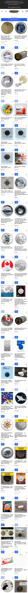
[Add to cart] (2, 47)
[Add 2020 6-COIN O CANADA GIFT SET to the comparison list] (26, 175)
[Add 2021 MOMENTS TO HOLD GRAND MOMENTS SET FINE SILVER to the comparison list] (12, 578)
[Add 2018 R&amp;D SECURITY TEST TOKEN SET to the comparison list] (26, 390)
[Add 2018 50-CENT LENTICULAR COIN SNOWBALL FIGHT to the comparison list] (12, 73)
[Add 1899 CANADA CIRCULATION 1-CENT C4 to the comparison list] (12, 150)
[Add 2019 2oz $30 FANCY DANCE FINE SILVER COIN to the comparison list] (12, 257)
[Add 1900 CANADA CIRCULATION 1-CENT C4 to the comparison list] (26, 150)
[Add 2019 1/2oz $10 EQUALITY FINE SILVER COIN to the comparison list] (12, 126)
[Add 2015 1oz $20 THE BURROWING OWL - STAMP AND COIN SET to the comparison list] (26, 578)
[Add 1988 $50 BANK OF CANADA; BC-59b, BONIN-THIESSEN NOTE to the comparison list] (26, 525)
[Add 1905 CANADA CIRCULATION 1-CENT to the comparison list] (12, 175)
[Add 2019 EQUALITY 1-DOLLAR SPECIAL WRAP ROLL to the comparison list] (26, 101)
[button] (1, 11)
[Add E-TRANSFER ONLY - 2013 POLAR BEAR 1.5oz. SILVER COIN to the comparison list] (26, 470)
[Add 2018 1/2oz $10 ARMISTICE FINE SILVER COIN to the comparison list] (26, 126)
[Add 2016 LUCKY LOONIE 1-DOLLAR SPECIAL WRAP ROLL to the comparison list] (26, 73)
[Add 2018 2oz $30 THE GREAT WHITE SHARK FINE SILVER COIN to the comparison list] (26, 417)
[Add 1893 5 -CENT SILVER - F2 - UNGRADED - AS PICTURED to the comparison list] (12, 203)
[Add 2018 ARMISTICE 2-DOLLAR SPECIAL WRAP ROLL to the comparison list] (26, 337)
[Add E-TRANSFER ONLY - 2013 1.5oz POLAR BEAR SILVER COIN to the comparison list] (12, 498)
